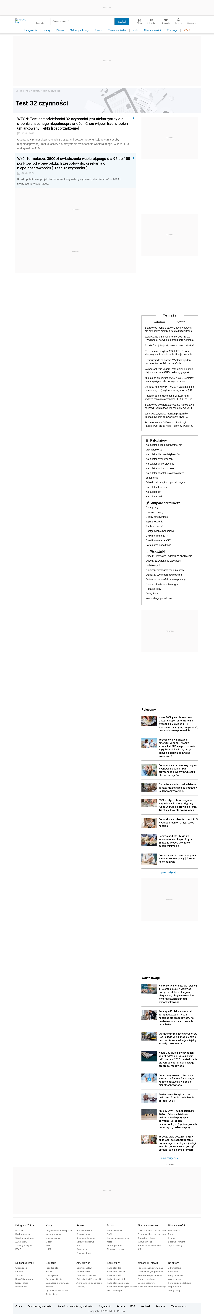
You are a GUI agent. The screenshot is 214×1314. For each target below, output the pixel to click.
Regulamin (105, 1306)
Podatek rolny (153, 589)
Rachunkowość (154, 526)
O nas (18, 1306)
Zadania (19, 1275)
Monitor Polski (83, 1271)
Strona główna (23, 90)
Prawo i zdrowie (84, 1253)
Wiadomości (174, 1230)
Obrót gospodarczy (24, 1238)
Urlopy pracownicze (157, 517)
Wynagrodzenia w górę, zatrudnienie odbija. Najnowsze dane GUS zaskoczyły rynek (169, 371)
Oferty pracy (174, 1290)
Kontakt (145, 1306)
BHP (48, 1245)
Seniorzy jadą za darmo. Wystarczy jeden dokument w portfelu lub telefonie (168, 362)
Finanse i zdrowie (115, 1249)
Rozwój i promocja (24, 1279)
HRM (48, 1249)
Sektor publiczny (79, 30)
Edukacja (172, 30)
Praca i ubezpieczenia (118, 1238)
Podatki (19, 1230)
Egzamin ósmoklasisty (57, 1290)
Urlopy (49, 1241)
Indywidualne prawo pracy (59, 1230)
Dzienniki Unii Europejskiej (89, 1279)
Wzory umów (174, 1279)
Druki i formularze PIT (158, 535)
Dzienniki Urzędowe (86, 1275)
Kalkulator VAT (154, 496)
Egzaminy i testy (54, 1279)
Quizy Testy (152, 593)
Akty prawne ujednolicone (89, 1283)
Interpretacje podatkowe (159, 598)
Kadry (47, 30)
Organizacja (21, 1268)
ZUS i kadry (21, 1241)
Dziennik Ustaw (84, 1268)
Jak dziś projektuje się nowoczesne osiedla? (169, 345)
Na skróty (173, 1263)
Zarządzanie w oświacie (58, 1283)
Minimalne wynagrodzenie (150, 1271)
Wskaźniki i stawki (148, 1263)
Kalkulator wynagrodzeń (159, 459)
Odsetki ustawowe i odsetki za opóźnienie (169, 556)
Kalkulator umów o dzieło (160, 468)
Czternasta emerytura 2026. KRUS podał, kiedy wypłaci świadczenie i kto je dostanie (168, 353)
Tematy (36, 90)
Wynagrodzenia (154, 521)
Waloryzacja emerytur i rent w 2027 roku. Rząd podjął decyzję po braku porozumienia (169, 338)
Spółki (110, 1234)
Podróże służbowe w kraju (150, 1268)
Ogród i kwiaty (175, 1245)
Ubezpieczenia (53, 1238)
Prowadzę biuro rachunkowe (152, 1234)
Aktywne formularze (165, 503)
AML (140, 1249)
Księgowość (31, 30)
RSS (132, 1306)
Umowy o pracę (154, 512)
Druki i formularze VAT (158, 540)
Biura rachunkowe (148, 1225)
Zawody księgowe (24, 1245)
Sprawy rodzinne (84, 1230)
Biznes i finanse (115, 1230)
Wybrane (180, 321)
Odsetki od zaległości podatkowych (165, 482)
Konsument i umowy (86, 1238)
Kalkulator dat (153, 492)
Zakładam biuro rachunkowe (152, 1230)
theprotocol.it (174, 1286)
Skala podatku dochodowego (152, 1286)
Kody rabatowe (175, 1275)
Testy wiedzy (52, 1294)
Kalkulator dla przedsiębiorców (163, 454)
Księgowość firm (24, 1225)
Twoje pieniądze (117, 30)
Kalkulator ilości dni (156, 487)
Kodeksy (80, 1286)
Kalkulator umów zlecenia (160, 463)
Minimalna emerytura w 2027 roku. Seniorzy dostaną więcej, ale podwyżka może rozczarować (169, 380)
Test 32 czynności (51, 90)
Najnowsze (159, 321)
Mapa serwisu (179, 1306)
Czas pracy (152, 507)
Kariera (121, 1306)
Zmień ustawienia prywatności (75, 1306)
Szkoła (49, 1271)
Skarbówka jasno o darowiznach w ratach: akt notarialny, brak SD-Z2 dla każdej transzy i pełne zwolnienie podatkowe (169, 329)
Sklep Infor (81, 1249)
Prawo (98, 30)
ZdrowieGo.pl (174, 1268)
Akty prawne (83, 1263)
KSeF (187, 30)
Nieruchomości (152, 30)
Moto (135, 30)
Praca (79, 1245)
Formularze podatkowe (158, 545)
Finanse (172, 1238)
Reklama (160, 1306)
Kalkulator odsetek (116, 1279)
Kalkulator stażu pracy (118, 1283)
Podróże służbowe (147, 1279)
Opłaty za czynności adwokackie (164, 574)
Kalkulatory (158, 440)
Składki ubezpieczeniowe (150, 1275)
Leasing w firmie (115, 1245)
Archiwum (173, 1271)
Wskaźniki (157, 551)
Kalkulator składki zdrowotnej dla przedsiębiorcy (164, 447)
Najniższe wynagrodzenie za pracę (165, 570)
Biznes (60, 30)
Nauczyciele (52, 1275)
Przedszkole (52, 1268)
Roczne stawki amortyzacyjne (162, 584)
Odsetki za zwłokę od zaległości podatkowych (163, 563)
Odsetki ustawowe (147, 1283)
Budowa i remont (176, 1241)
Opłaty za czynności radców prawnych (167, 579)
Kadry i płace (21, 1283)
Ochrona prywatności (39, 1306)
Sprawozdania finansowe (150, 1245)
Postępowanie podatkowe (160, 531)
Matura (49, 1286)
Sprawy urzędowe (85, 1241)
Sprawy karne (83, 1234)
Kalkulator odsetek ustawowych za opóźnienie (165, 475)
